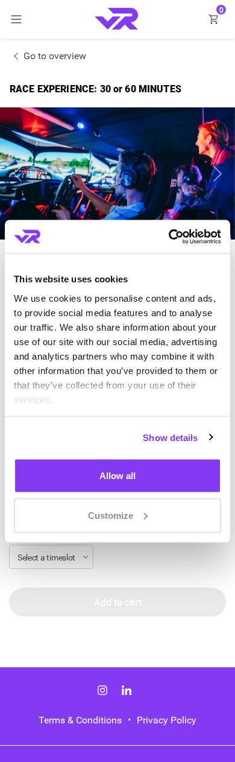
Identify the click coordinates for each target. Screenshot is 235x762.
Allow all (117, 476)
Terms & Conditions (80, 720)
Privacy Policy (166, 720)
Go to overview (55, 56)
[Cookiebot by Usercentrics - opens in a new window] (169, 236)
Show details (170, 437)
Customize (110, 515)
